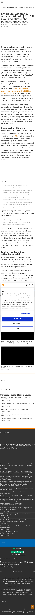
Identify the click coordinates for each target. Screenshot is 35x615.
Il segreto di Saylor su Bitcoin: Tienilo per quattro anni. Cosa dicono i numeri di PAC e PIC (16, 508)
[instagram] (21, 609)
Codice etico (19, 611)
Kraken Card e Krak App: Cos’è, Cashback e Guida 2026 (15, 414)
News (25, 24)
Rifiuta (17, 328)
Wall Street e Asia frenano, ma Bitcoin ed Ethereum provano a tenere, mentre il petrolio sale (15, 520)
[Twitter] (13, 609)
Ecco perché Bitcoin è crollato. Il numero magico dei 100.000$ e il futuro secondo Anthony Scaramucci (16, 367)
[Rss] (10, 609)
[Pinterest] (15, 609)
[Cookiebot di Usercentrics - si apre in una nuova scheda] (25, 285)
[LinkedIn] (17, 609)
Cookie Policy (23, 612)
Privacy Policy (15, 612)
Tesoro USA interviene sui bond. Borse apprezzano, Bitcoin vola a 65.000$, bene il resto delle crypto (16, 342)
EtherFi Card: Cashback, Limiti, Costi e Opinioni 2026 (14, 409)
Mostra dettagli (25, 313)
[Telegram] (25, 609)
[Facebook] (11, 609)
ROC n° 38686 (20, 592)
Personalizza (16, 323)
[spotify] (23, 609)
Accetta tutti (17, 318)
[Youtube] (19, 609)
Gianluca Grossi (6, 24)
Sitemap (10, 612)
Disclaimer (29, 612)
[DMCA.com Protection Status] (20, 601)
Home (1, 7)
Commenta (5, 26)
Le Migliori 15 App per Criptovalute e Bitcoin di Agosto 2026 (16, 418)
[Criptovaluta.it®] (17, 2)
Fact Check (25, 611)
